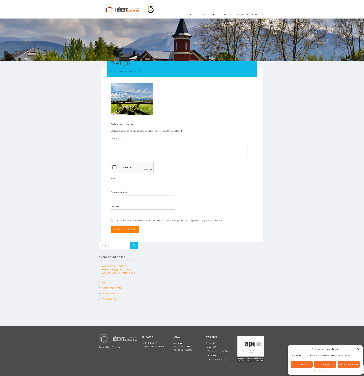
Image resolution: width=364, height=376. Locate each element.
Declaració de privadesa (332, 371)
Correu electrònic (120, 192)
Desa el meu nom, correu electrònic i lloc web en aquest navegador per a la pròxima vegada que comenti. (168, 220)
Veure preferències (348, 364)
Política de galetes (315, 371)
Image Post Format (111, 293)
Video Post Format (110, 299)
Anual (210, 355)
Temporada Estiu (215, 359)
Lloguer (227, 15)
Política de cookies (182, 346)
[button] (358, 349)
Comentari (116, 138)
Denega (325, 364)
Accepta (301, 364)
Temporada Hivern (216, 351)
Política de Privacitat (182, 350)
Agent (105, 282)
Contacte (257, 15)
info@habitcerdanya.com (152, 346)
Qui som (203, 15)
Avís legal (177, 343)
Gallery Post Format (111, 288)
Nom (114, 178)
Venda (215, 15)
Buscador (242, 15)
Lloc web (115, 206)
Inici (192, 15)
